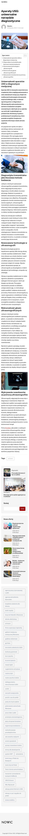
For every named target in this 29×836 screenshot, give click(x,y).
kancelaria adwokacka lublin (13, 647)
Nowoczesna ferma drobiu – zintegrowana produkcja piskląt (18, 550)
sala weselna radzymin (12, 737)
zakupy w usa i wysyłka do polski (13, 794)
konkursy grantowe (11, 652)
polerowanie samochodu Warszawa (12, 707)
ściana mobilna (9, 800)
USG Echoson (9, 780)
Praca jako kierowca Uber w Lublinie (18, 474)
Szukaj (6, 503)
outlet (7, 689)
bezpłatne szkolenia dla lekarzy (12, 605)
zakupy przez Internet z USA (14, 789)
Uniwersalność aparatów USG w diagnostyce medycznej (12, 59)
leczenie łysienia (10, 660)
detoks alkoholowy (11, 619)
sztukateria (19, 754)
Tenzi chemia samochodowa (14, 769)
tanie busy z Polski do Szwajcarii (12, 759)
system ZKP (9, 754)
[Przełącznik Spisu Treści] (24, 55)
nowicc (9, 26)
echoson (10, 458)
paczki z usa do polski (11, 697)
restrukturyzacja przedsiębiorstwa (10, 731)
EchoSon (8, 428)
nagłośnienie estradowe (12, 669)
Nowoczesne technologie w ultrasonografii (11, 67)
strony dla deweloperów (12, 750)
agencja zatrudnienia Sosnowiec (11, 598)
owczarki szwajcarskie (12, 693)
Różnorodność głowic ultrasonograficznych (9, 72)
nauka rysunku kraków (12, 678)
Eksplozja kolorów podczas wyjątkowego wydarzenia (17, 526)
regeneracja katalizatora (12, 726)
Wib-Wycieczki (9, 785)
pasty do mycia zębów (12, 702)
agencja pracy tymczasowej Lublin (13, 592)
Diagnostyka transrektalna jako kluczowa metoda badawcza (12, 63)
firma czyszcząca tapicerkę (13, 628)
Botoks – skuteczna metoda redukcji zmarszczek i (18, 562)
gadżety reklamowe (11, 639)
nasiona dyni (9, 673)
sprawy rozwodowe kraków (13, 745)
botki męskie (9, 610)
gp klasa (7, 643)
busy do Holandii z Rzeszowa (14, 615)
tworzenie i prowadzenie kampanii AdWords (12, 775)
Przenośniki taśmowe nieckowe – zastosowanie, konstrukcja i (18, 574)
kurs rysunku (9, 656)
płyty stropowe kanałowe (13, 721)
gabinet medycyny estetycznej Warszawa (12, 633)
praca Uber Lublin (10, 713)
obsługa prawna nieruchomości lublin (11, 683)
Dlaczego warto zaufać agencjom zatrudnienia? (14, 495)
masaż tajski (9, 665)
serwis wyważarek (10, 741)
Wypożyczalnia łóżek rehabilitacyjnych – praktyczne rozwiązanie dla (18, 538)
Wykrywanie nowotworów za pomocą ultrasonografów (14, 76)
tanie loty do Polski (11, 765)
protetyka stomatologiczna (13, 717)
